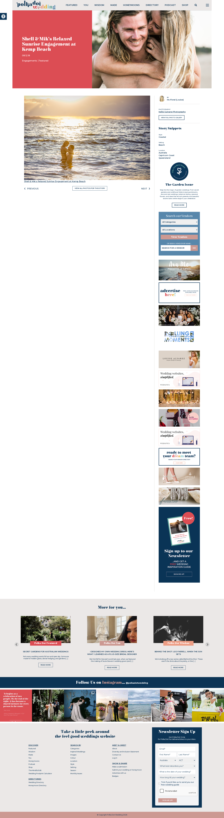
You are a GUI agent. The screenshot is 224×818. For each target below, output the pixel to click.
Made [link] (113, 5)
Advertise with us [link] (119, 773)
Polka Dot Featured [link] (45, 643)
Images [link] (73, 755)
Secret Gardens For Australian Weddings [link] (45, 651)
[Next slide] (207, 644)
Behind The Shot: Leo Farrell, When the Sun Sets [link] (178, 652)
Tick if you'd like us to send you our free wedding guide (177, 783)
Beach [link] (162, 145)
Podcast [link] (170, 5)
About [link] (114, 749)
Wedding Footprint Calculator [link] (40, 773)
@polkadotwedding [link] (137, 683)
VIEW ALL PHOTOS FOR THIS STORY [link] (90, 188)
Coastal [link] (162, 137)
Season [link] (73, 770)
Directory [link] (152, 5)
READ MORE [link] (179, 205)
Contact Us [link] (116, 755)
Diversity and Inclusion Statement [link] (125, 752)
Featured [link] (71, 5)
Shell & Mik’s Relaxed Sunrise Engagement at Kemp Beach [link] (55, 181)
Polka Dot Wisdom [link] (178, 643)
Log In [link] (114, 758)
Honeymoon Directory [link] (37, 785)
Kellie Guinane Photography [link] (172, 112)
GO (194, 248)
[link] (3, 16)
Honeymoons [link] (131, 5)
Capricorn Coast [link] (166, 155)
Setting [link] (73, 767)
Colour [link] (73, 758)
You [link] (86, 5)
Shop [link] (185, 5)
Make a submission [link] (119, 767)
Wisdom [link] (99, 5)
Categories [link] (74, 749)
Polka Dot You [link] (112, 643)
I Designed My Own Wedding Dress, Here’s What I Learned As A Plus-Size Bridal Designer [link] (112, 652)
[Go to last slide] (17, 644)
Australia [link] (163, 153)
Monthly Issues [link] (76, 773)
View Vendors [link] (179, 237)
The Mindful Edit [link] (35, 770)
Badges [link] (115, 776)
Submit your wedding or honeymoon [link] (127, 770)
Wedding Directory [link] (36, 782)
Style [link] (72, 764)
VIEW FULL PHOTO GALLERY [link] (171, 117)
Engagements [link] (30, 60)
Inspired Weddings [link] (77, 752)
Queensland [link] (164, 158)
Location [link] (73, 761)
